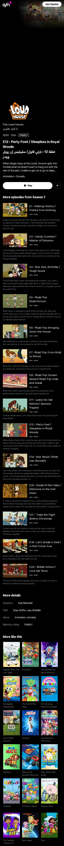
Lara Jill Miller (34, 610)
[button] (52, 4)
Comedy (31, 617)
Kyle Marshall (25, 603)
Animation (20, 617)
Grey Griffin (19, 610)
